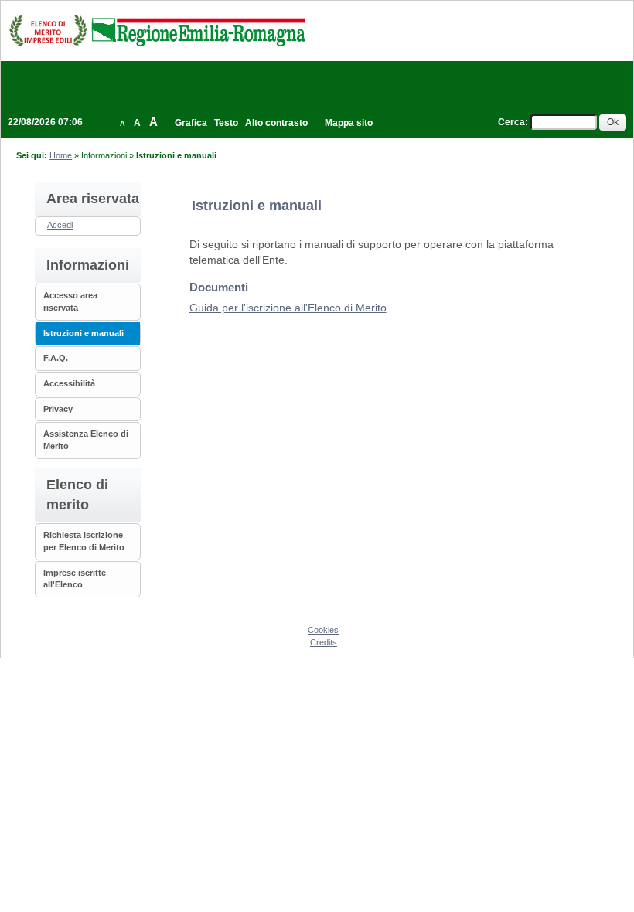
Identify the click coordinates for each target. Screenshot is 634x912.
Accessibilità (69, 383)
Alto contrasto (276, 122)
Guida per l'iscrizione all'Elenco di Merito (288, 307)
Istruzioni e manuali (83, 333)
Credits (323, 642)
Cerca (511, 122)
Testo (226, 122)
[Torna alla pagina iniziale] (157, 30)
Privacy (58, 408)
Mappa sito (349, 122)
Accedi (60, 225)
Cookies (323, 630)
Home (60, 155)
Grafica (191, 122)
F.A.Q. (55, 357)
